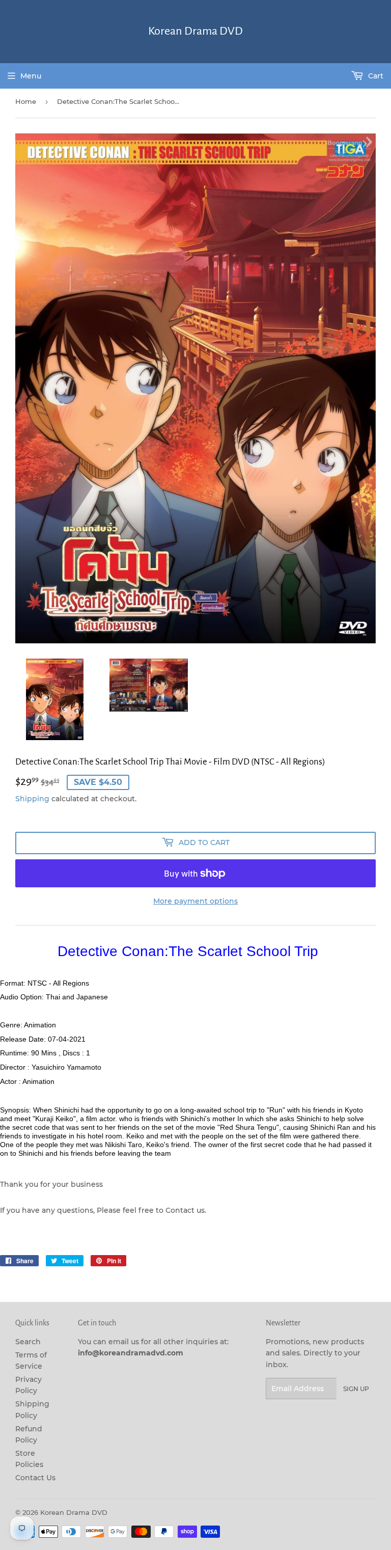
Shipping (32, 798)
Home (25, 101)
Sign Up (356, 1389)
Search (28, 1341)
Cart (374, 75)
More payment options (195, 901)
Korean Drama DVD (195, 31)
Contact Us (35, 1477)
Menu (30, 75)
